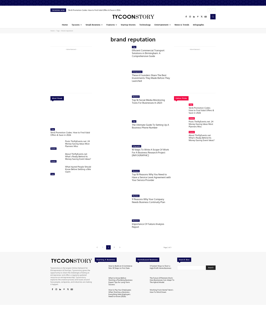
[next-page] (119, 247)
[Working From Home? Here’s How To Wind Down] (141, 294)
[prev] (209, 10)
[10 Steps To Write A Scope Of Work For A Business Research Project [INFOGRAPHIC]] (112, 156)
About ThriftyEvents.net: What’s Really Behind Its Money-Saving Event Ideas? (78, 156)
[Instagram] (190, 17)
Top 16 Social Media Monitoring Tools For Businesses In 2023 (148, 101)
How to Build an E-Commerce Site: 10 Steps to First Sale (120, 267)
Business (136, 196)
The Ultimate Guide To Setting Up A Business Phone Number (150, 126)
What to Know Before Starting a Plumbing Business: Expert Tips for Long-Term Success (120, 281)
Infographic (136, 146)
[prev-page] (97, 247)
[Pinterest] (198, 17)
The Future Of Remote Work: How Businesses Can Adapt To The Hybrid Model (162, 280)
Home (52, 31)
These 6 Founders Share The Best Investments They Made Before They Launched (151, 78)
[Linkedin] (194, 17)
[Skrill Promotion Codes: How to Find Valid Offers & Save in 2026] (71, 115)
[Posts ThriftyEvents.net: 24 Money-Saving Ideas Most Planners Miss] (56, 146)
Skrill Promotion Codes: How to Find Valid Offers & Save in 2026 (94, 10)
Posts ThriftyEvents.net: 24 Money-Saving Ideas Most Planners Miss (77, 144)
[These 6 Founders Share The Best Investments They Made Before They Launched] (112, 81)
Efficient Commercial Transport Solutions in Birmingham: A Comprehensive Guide (148, 53)
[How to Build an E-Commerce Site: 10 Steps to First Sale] (100, 270)
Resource (136, 97)
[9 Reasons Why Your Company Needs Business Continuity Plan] (112, 205)
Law (52, 174)
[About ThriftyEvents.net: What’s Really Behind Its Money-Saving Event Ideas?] (56, 158)
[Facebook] (186, 17)
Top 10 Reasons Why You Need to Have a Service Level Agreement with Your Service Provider (151, 177)
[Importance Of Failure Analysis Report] (112, 230)
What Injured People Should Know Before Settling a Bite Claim (78, 169)
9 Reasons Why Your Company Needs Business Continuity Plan (148, 200)
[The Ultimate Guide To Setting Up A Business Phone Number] (112, 131)
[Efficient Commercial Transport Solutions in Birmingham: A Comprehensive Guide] (112, 56)
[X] (202, 17)
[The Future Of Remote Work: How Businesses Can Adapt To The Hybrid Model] (141, 282)
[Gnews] (206, 17)
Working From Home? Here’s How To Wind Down (161, 291)
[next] (214, 10)
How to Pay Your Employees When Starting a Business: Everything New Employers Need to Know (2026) (119, 293)
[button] (213, 16)
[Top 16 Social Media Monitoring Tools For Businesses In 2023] (112, 106)
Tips (52, 129)
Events (53, 148)
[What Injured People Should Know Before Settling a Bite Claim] (56, 171)
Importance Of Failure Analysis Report (148, 225)
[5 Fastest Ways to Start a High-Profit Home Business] (141, 270)
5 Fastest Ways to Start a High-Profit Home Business (160, 267)
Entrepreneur (137, 72)
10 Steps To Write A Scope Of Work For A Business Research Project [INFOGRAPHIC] (150, 152)
